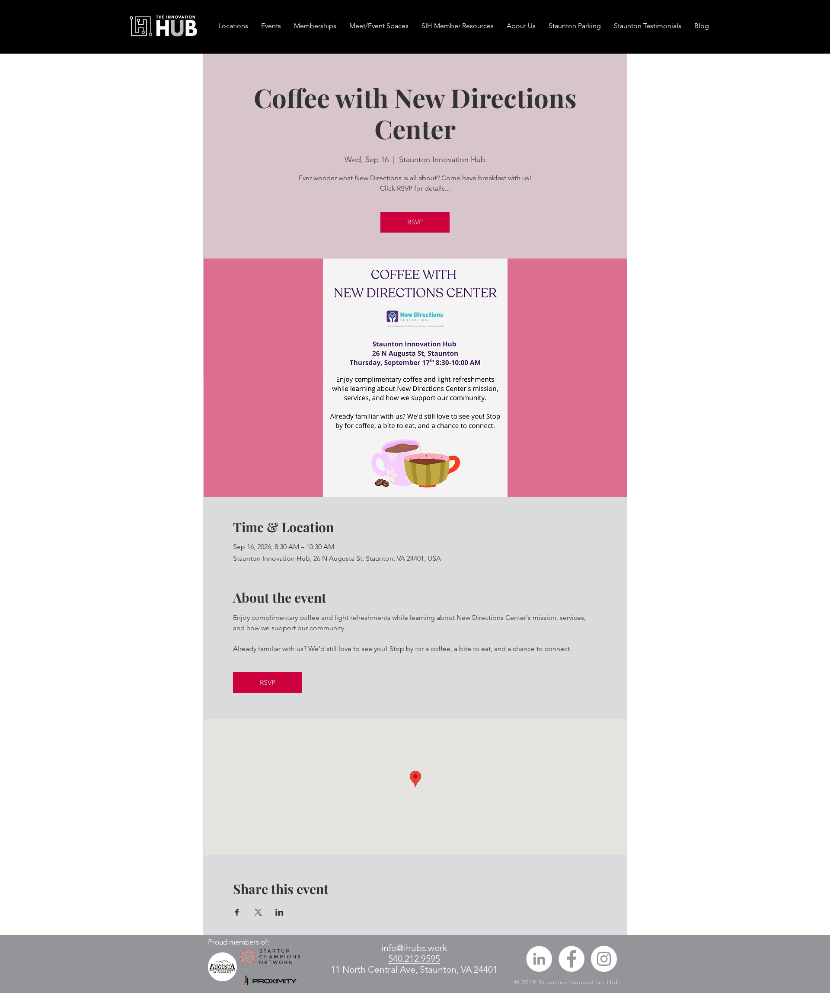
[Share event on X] (258, 912)
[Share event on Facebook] (237, 912)
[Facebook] (571, 959)
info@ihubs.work (414, 947)
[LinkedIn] (539, 959)
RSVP (415, 222)
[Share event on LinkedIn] (279, 912)
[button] (315, 26)
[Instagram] (604, 959)
